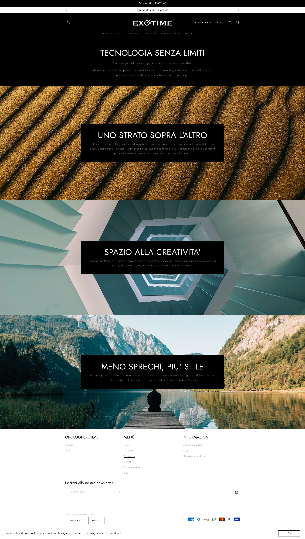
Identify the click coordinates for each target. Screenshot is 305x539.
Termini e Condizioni (193, 444)
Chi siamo (129, 450)
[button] (68, 22)
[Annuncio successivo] (238, 10)
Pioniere (69, 444)
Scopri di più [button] (113, 533)
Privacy (186, 450)
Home (126, 444)
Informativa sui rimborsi (194, 456)
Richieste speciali (132, 467)
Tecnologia (129, 456)
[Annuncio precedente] (66, 10)
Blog (126, 472)
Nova (67, 450)
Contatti (127, 461)
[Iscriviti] (118, 492)
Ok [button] (289, 533)
